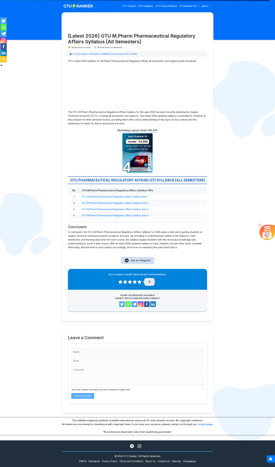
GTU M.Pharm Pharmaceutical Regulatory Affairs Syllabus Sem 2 (115, 203)
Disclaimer (94, 461)
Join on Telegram (140, 260)
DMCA (82, 461)
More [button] (205, 5)
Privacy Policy (109, 461)
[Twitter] (3, 21)
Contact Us (164, 461)
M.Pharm (94, 54)
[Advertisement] (137, 88)
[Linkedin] (3, 53)
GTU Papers (129, 5)
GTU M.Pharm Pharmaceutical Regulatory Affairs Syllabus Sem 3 (115, 209)
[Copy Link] (3, 59)
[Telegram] (3, 33)
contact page (205, 424)
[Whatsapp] (3, 27)
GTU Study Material (166, 5)
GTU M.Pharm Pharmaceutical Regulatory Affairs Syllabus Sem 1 (115, 196)
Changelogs (189, 461)
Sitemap (176, 461)
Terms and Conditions (131, 461)
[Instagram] (3, 40)
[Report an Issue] (270, 459)
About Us (150, 461)
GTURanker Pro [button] (188, 5)
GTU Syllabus (145, 5)
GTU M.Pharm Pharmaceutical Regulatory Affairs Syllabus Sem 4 (115, 215)
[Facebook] (3, 46)
